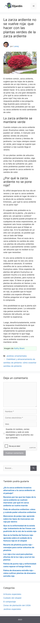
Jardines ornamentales (16, 356)
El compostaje (9, 602)
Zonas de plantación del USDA (17, 605)
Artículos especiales (12, 594)
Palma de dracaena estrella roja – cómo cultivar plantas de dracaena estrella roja (19, 573)
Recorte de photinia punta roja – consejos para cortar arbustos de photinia (18, 547)
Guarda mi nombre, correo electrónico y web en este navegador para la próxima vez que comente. (19, 433)
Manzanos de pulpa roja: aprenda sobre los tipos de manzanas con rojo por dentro (18, 519)
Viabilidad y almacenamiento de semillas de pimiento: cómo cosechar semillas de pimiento (19, 362)
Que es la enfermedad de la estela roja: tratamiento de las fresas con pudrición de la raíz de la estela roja (19, 528)
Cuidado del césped (12, 598)
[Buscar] (33, 468)
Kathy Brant (19, 348)
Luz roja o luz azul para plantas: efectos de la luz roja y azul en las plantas (19, 557)
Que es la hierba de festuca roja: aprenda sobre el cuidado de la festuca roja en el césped (18, 538)
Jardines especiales (12, 609)
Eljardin (17, 6)
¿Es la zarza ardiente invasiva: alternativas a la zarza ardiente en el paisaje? (19, 490)
